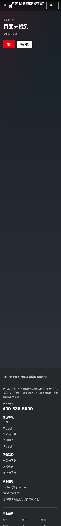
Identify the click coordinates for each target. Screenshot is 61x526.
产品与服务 (9, 434)
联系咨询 (8, 466)
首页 (9, 44)
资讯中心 (8, 440)
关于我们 (8, 428)
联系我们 (24, 44)
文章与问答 (9, 472)
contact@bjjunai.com (15, 487)
